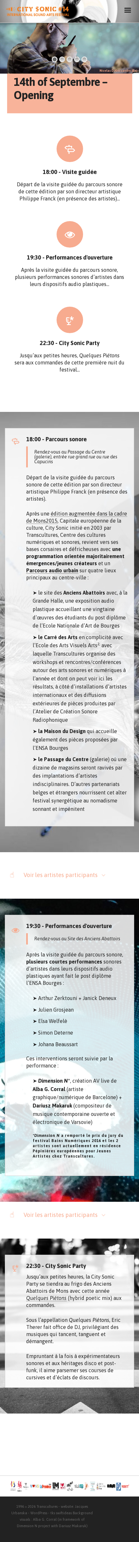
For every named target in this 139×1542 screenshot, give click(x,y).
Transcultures (47, 1506)
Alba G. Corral (45, 1519)
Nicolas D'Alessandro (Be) (118, 70)
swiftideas (64, 1513)
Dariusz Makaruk (72, 1526)
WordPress (38, 1513)
